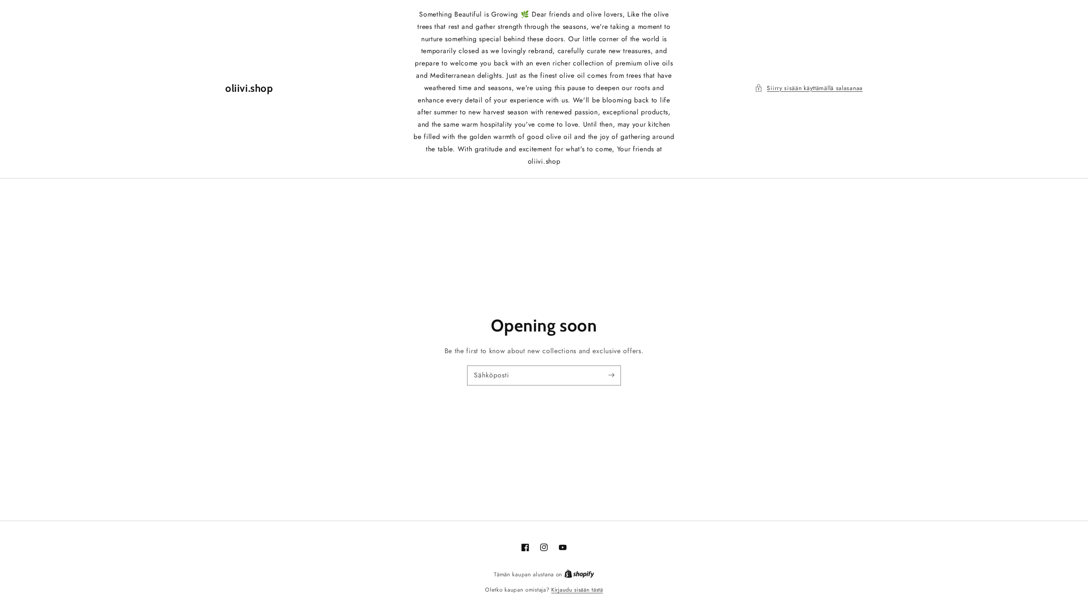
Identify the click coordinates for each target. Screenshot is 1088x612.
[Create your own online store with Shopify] (579, 574)
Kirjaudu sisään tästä (577, 590)
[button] (809, 88)
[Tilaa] (611, 375)
